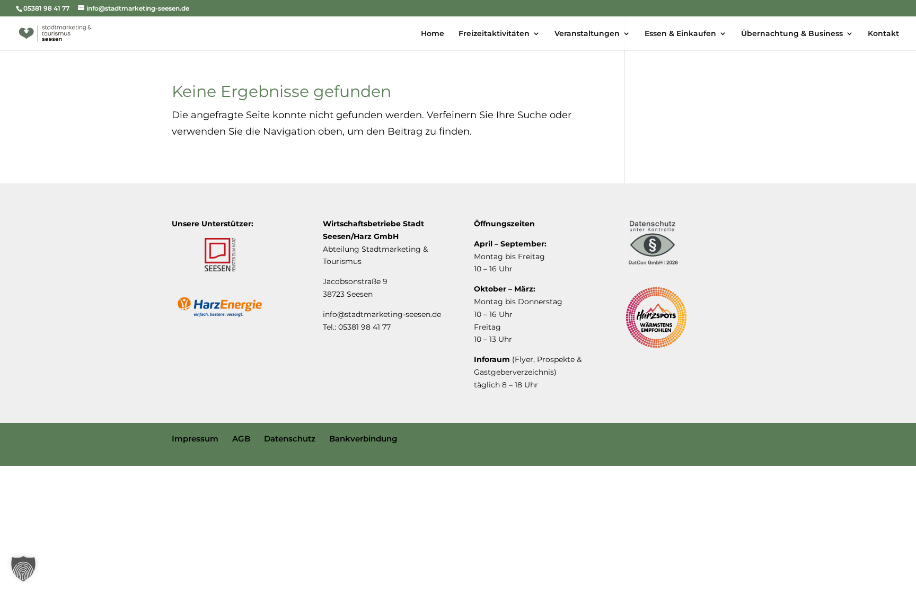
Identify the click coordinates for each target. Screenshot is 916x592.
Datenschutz (289, 439)
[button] (23, 568)
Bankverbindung (363, 439)
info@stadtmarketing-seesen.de (382, 314)
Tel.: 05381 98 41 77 (357, 327)
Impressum (195, 439)
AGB (241, 439)
